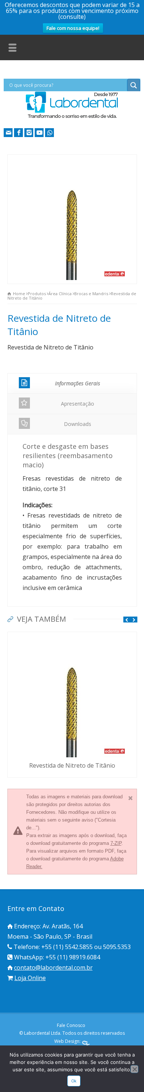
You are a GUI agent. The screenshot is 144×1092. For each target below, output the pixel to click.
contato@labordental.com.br (53, 967)
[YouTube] (39, 132)
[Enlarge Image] (72, 159)
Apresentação (77, 403)
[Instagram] (28, 132)
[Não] (134, 1069)
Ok (74, 1081)
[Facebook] (18, 132)
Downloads (77, 423)
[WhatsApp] (49, 132)
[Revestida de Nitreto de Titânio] (72, 637)
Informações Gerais (77, 383)
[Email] (8, 132)
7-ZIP (115, 843)
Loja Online (30, 978)
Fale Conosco (71, 1025)
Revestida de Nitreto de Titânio (72, 765)
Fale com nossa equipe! (73, 28)
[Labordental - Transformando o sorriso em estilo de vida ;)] (72, 117)
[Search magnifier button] (133, 85)
